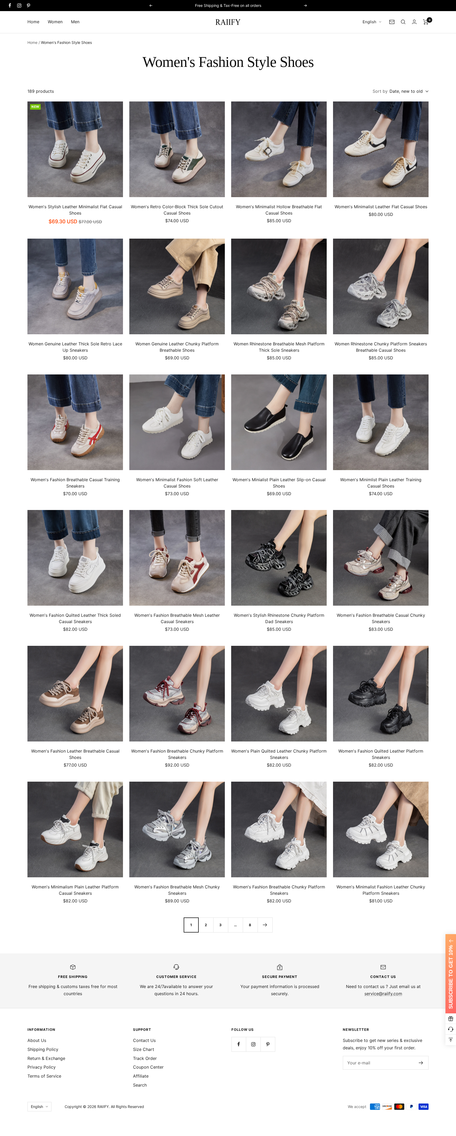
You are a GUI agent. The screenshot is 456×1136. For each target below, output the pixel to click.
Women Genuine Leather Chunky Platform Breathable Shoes (177, 347)
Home (33, 21)
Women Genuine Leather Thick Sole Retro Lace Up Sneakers (75, 347)
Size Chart (143, 1049)
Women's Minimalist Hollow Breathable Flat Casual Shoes (279, 210)
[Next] (265, 924)
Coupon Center (148, 1067)
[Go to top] (450, 1040)
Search (140, 1085)
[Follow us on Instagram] (19, 5)
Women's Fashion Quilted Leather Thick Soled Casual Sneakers (75, 618)
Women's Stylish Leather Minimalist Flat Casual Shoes (75, 210)
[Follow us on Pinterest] (28, 5)
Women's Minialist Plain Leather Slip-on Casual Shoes (279, 483)
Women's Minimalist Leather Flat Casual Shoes (381, 206)
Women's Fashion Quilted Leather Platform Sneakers (380, 754)
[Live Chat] (450, 1029)
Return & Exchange (46, 1058)
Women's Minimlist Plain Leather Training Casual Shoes (380, 483)
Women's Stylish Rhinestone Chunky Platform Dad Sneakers (279, 618)
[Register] (421, 1063)
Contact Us (144, 1040)
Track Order (145, 1058)
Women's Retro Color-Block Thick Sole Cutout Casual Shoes (177, 210)
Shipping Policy (42, 1049)
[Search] (403, 22)
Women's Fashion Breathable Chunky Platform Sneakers (177, 754)
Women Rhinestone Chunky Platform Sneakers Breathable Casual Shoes (381, 347)
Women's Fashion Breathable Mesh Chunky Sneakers (177, 890)
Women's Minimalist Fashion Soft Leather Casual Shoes (177, 483)
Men (75, 21)
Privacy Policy (41, 1067)
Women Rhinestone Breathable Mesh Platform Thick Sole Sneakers (279, 347)
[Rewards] (450, 1018)
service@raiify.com (383, 993)
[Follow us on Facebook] (10, 5)
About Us (36, 1040)
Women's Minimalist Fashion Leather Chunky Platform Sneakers (380, 890)
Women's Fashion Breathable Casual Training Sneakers (75, 483)
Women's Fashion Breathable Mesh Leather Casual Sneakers (177, 618)
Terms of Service (44, 1076)
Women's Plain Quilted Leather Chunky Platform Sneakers (279, 754)
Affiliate (141, 1076)
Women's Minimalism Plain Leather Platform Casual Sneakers (75, 890)
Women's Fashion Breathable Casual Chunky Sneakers (381, 618)
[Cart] (426, 22)
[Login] (414, 22)
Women (55, 21)
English (369, 21)
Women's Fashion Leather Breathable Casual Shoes (75, 754)
